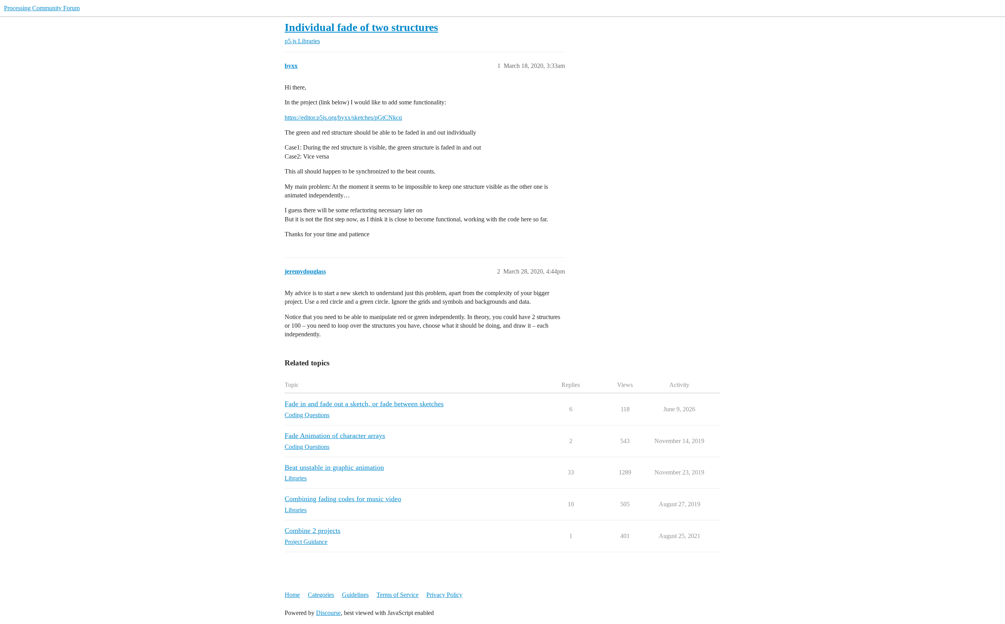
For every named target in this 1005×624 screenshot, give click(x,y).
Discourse (328, 612)
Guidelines (355, 594)
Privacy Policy (444, 594)
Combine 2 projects (312, 531)
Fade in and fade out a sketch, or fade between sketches (364, 404)
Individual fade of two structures (361, 27)
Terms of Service (397, 594)
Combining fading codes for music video (343, 499)
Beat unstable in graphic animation (334, 467)
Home (292, 594)
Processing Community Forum (42, 8)
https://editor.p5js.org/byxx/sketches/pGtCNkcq (343, 117)
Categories (321, 594)
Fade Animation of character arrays (335, 436)
